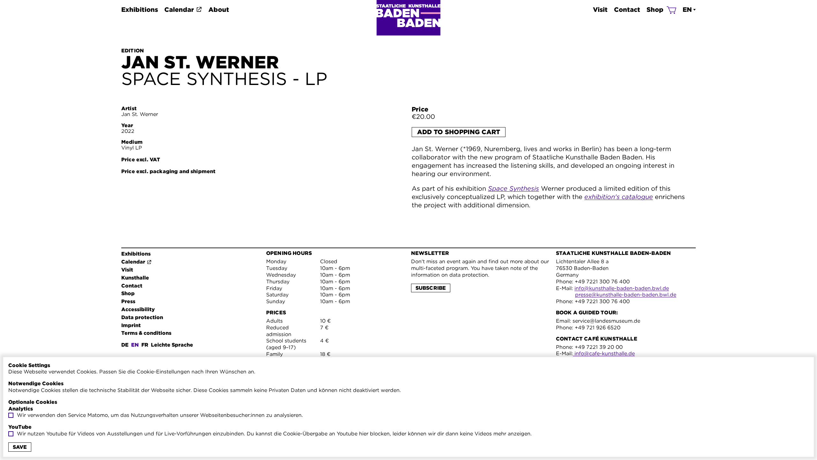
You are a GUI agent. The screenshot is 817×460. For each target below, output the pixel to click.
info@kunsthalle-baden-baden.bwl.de (621, 288)
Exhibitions (139, 9)
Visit (600, 9)
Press (128, 301)
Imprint (131, 325)
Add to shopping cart (458, 132)
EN (687, 9)
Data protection (142, 317)
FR (144, 345)
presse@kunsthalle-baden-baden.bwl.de (625, 295)
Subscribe (431, 288)
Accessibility (138, 309)
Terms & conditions (146, 333)
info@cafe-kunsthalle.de (604, 353)
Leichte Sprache (172, 345)
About (218, 9)
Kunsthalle (135, 278)
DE (125, 345)
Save (20, 447)
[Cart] (671, 9)
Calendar (179, 9)
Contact (627, 9)
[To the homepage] (408, 17)
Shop (655, 9)
